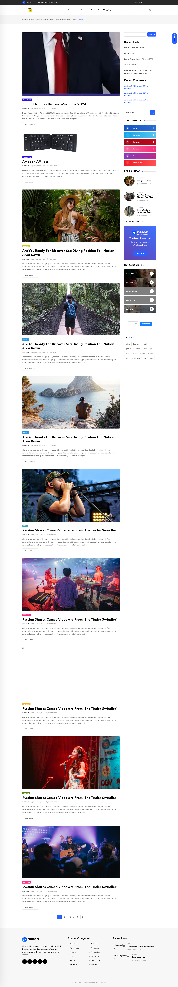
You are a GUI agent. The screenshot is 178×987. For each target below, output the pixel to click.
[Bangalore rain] (121, 957)
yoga (151, 358)
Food (145, 349)
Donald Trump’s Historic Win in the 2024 (54, 104)
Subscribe (146, 324)
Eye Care (129, 349)
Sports (150, 353)
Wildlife (140, 192)
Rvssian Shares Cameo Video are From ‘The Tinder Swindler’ (69, 530)
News (70, 10)
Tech (127, 358)
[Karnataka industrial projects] (119, 946)
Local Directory (82, 10)
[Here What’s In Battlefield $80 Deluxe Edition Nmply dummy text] (129, 211)
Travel (116, 10)
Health (128, 353)
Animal (128, 344)
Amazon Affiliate (42, 2)
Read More (29, 124)
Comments (53, 108)
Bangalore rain (129, 53)
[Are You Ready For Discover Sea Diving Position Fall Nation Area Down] (129, 196)
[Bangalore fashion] (129, 181)
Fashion (140, 178)
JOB (129, 943)
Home (62, 10)
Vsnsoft (104, 982)
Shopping (107, 10)
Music (135, 353)
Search (151, 34)
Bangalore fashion (145, 181)
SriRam (26, 108)
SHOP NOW (140, 253)
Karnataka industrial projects (134, 48)
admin (126, 86)
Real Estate (95, 10)
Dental (145, 344)
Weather (135, 954)
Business (136, 344)
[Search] (150, 10)
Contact (125, 10)
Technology (136, 358)
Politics (142, 353)
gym (151, 349)
